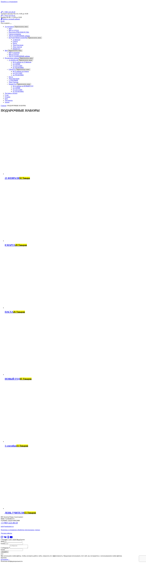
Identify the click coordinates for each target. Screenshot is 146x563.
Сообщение (5, 548)
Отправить (5, 552)
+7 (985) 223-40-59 (8, 12)
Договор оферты (6, 533)
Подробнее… (5, 559)
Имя (2, 541)
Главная (3, 105)
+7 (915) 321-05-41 (8, 15)
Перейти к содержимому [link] (9, 1)
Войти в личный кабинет (11, 19)
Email (2, 543)
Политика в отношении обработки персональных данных (20, 530)
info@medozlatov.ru (7, 526)
